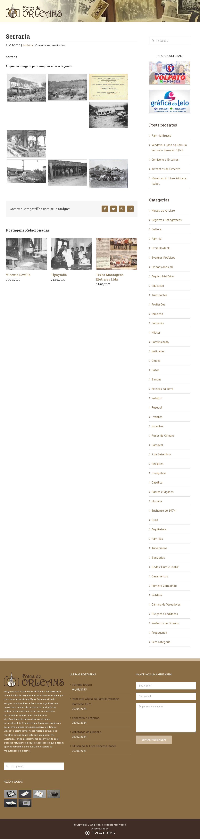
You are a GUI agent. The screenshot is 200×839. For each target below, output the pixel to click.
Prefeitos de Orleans (165, 623)
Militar (156, 332)
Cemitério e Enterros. (165, 159)
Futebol (157, 407)
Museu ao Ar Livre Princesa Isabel (94, 746)
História (157, 501)
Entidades (158, 351)
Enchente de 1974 (164, 510)
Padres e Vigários (163, 492)
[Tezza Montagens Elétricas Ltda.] (71, 254)
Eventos (157, 417)
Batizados (158, 557)
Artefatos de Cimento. (113, 275)
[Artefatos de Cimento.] (116, 254)
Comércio (158, 323)
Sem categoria (161, 642)
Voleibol (157, 398)
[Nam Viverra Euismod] (53, 794)
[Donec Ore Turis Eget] (10, 794)
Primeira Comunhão (164, 586)
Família (157, 238)
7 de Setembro (161, 454)
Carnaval (157, 445)
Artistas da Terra (162, 389)
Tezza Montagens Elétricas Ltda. (64, 277)
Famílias (157, 539)
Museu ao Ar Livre (163, 210)
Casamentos (160, 576)
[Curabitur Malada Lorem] (10, 803)
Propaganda (159, 632)
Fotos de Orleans (163, 435)
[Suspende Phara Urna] (25, 803)
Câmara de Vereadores (166, 604)
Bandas (156, 379)
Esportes (157, 426)
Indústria (28, 45)
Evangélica (159, 473)
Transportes (159, 295)
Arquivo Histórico (163, 276)
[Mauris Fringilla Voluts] (25, 794)
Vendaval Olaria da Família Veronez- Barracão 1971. (96, 701)
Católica (157, 482)
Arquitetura (159, 529)
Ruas (155, 520)
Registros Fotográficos (167, 220)
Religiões (157, 464)
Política (157, 595)
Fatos (155, 370)
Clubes (156, 360)
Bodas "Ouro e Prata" (165, 567)
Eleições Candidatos (165, 614)
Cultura (156, 229)
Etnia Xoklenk (161, 248)
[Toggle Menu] (191, 11)
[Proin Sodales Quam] (39, 794)
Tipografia (14, 275)
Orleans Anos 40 (162, 267)
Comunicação (160, 342)
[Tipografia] (26, 254)
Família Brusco (161, 135)
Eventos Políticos (163, 257)
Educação (158, 286)
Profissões (158, 304)
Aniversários (159, 548)
